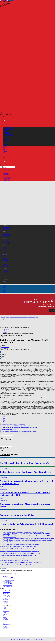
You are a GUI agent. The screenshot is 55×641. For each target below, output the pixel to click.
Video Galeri (5, 256)
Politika (4, 292)
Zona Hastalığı (6, 178)
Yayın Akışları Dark (7, 234)
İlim (3, 419)
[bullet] (10, 438)
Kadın (4, 150)
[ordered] (8, 438)
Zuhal (4, 172)
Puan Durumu (8, 139)
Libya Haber (6, 329)
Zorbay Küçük (6, 174)
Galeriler (5, 279)
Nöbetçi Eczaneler (9, 135)
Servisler (4, 126)
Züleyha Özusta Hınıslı (8, 169)
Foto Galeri (5, 151)
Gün (4, 418)
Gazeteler (5, 155)
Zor (4, 175)
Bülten (4, 287)
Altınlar (7, 144)
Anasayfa (5, 270)
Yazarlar (4, 153)
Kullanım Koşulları (36, 639)
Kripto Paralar (8, 140)
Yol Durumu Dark (6, 228)
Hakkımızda (5, 271)
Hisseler (7, 143)
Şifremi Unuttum (6, 266)
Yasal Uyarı (42, 639)
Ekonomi (5, 147)
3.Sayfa (4, 285)
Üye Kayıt (5, 265)
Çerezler (27, 639)
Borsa (6, 576)
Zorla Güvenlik (6, 173)
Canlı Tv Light (6, 229)
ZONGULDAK (7, 177)
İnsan (4, 420)
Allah (4, 416)
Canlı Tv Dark (6, 233)
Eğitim (4, 290)
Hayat (4, 291)
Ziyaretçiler (6, 180)
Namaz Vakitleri (8, 138)
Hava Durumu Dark (7, 227)
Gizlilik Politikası (22, 639)
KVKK (31, 639)
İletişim (4, 272)
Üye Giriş (5, 264)
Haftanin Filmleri (9, 128)
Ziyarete (5, 179)
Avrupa (4, 286)
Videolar (4, 152)
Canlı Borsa (7, 136)
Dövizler (7, 141)
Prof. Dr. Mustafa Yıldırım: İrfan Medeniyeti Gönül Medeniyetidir (24, 317)
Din (3, 288)
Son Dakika (5, 124)
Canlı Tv (7, 132)
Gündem (4, 146)
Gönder (2, 438)
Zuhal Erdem (6, 170)
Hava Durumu (8, 129)
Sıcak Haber (5, 260)
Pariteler (7, 145)
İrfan (4, 421)
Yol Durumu (8, 130)
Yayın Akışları (8, 134)
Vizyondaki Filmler (9, 127)
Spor (4, 149)
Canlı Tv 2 (7, 133)
